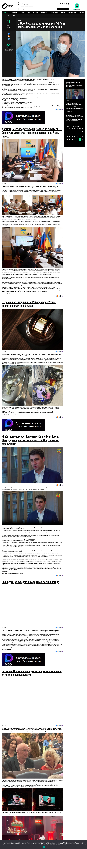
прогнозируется (31, 630)
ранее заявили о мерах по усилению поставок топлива (45, 569)
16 (82, 136)
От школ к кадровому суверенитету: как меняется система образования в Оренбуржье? (74, 110)
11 (69, 136)
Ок (43, 847)
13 (74, 136)
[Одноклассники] (8, 36)
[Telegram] (9, 39)
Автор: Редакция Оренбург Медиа (9, 50)
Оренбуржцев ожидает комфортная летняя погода (30, 582)
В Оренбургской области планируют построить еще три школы (74, 120)
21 (77, 139)
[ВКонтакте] (8, 34)
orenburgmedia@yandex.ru (27, 6)
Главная (5, 15)
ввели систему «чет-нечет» (43, 567)
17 (67, 139)
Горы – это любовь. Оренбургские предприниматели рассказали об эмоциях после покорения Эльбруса (74, 115)
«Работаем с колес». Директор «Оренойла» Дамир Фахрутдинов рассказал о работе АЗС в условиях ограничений (31, 440)
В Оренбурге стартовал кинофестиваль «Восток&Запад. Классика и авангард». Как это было (74, 105)
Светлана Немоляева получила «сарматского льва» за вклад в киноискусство (32, 673)
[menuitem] (5, 12)
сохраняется (18, 487)
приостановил (22, 354)
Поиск (62, 9)
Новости (10, 15)
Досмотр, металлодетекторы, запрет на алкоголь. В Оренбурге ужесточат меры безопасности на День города (32, 132)
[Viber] (62, 109)
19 (72, 139)
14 (77, 136)
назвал (33, 287)
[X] (60, 109)
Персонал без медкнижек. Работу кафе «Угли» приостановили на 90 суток (29, 304)
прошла (37, 728)
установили (31, 539)
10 (67, 136)
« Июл (67, 126)
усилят (34, 186)
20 (74, 139)
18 (69, 139)
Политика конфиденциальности (77, 844)
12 (72, 136)
